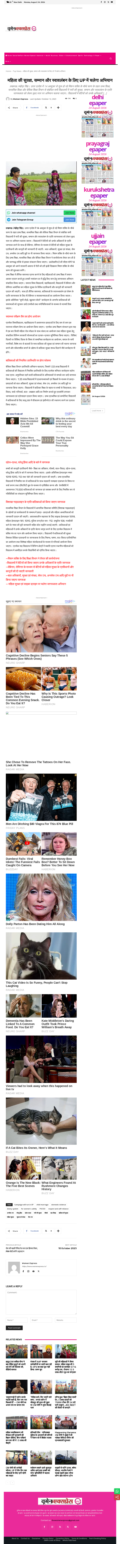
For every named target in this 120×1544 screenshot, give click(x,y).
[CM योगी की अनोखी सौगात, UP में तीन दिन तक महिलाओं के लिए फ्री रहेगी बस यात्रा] (17, 1457)
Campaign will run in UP (24, 1205)
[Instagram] (105, 2)
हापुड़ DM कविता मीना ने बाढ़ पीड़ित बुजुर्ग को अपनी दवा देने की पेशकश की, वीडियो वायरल (15, 1365)
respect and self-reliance (58, 1209)
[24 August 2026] (97, 124)
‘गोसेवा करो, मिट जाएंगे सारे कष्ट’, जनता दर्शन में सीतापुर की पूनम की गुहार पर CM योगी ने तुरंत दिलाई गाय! (41, 1402)
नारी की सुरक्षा (38, 1213)
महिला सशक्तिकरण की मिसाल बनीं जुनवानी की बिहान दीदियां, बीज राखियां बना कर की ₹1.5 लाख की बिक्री (16, 1437)
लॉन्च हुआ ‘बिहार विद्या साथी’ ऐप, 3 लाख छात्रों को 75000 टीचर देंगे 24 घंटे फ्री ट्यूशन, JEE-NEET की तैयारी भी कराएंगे (66, 1402)
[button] (111, 58)
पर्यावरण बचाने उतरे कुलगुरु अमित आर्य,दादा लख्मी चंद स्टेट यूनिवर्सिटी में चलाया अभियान (40, 1471)
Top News (17, 71)
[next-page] (12, 1483)
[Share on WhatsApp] (117, 1491)
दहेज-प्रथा (28, 1213)
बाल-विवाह (53, 1213)
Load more (96, 410)
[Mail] (33, 1271)
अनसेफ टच (10, 1213)
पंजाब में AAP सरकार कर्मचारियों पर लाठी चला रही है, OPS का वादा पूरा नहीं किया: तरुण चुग (41, 1365)
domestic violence (58, 1205)
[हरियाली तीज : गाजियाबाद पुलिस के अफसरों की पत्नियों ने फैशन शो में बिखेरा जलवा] (41, 1422)
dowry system (12, 1209)
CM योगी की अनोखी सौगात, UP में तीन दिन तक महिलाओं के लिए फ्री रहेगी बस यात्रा (16, 1471)
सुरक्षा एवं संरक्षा (21, 1217)
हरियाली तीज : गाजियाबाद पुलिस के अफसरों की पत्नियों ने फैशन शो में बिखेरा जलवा (41, 1435)
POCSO (42, 1209)
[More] (58, 108)
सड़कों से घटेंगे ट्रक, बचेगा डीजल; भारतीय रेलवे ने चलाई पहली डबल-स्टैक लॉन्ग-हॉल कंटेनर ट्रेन (65, 1471)
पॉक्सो (46, 1213)
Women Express (20, 99)
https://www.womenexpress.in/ (34, 1266)
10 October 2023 (67, 1248)
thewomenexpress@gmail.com (65, 1520)
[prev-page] (8, 1483)
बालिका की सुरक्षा (63, 1213)
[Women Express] (21, 28)
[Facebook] (101, 2)
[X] (108, 2)
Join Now (69, 213)
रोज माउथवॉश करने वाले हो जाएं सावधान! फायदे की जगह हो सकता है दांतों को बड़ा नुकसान (103, 362)
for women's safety (29, 1209)
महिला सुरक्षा (10, 1217)
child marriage (42, 1205)
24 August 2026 (97, 107)
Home (8, 71)
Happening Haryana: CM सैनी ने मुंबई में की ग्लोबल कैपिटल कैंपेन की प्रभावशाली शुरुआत (65, 1436)
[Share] (117, 1497)
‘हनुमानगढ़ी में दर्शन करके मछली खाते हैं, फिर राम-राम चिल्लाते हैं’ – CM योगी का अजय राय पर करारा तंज (16, 1401)
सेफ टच (30, 1217)
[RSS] (60, 1527)
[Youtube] (112, 2)
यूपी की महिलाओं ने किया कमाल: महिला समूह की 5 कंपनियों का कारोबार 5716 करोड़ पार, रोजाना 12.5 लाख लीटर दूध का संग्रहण (65, 1367)
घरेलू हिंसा (19, 1213)
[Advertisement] (77, 30)
